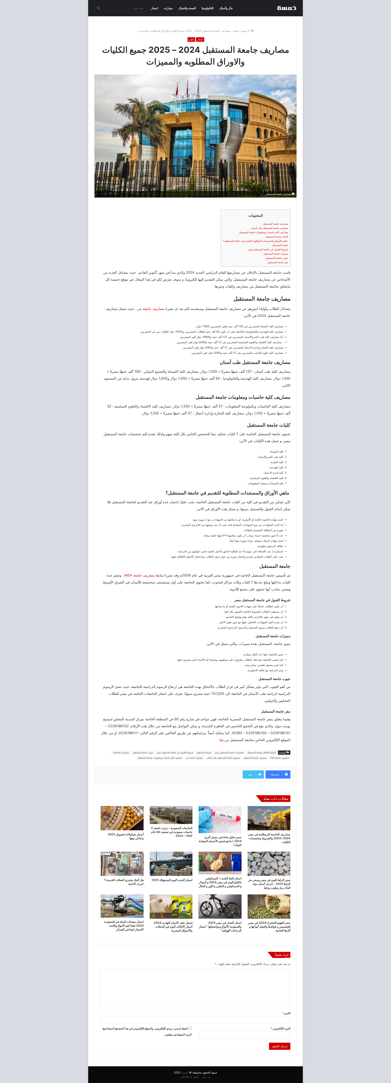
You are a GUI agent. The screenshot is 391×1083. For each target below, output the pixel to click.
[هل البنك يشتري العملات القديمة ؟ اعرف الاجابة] (122, 864)
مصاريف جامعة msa (279, 757)
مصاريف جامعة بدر (151, 309)
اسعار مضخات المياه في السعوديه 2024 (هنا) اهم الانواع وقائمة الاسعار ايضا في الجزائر (124, 925)
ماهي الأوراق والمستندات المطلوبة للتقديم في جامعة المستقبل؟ (255, 240)
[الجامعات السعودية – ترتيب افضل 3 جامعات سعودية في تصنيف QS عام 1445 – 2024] (171, 815)
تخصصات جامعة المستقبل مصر (229, 752)
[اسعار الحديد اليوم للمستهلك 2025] (171, 864)
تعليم (191, 39)
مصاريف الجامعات (121, 752)
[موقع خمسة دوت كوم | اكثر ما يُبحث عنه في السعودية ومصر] (286, 8)
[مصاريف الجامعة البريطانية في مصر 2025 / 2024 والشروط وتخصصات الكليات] (269, 818)
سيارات (168, 8)
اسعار (154, 8)
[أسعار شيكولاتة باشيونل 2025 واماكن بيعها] (122, 818)
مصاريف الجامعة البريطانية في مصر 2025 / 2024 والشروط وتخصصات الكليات (269, 838)
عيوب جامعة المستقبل (277, 257)
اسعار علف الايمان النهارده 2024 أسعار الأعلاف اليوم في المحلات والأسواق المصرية (173, 926)
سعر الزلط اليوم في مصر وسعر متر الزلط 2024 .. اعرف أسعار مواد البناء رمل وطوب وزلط (269, 883)
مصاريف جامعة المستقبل (275, 223)
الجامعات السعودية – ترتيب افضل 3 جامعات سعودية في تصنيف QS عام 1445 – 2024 (171, 831)
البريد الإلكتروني (280, 1028)
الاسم (286, 1013)
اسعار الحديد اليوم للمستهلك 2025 (172, 880)
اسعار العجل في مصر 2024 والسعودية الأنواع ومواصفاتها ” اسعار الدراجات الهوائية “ (220, 926)
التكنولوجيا (208, 8)
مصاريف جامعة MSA (139, 575)
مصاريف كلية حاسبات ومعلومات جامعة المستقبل (263, 232)
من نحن (206, 1076)
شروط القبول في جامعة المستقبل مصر (268, 249)
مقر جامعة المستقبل (277, 262)
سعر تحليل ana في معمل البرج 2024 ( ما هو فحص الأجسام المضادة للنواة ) (220, 841)
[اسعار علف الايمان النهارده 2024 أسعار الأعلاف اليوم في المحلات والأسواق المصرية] (171, 906)
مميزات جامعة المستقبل (276, 253)
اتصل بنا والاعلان (189, 1076)
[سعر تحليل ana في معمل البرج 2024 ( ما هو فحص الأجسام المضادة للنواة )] (220, 819)
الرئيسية (246, 30)
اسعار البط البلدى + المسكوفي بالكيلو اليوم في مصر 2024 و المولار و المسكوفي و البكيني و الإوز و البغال (220, 882)
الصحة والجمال (187, 8)
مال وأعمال (226, 8)
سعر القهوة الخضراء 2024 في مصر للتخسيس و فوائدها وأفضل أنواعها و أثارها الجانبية (269, 926)
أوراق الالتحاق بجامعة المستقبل (261, 752)
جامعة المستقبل (280, 245)
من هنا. (224, 740)
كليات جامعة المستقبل (276, 236)
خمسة (184, 1072)
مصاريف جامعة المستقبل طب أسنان (269, 228)
